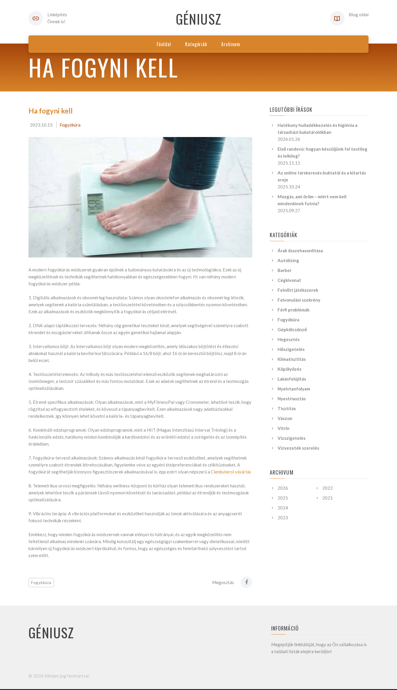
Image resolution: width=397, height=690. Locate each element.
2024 (283, 507)
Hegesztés (289, 339)
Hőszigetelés (291, 349)
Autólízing (288, 260)
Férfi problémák (294, 309)
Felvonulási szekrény (299, 299)
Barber (285, 270)
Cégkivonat (289, 280)
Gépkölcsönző (292, 329)
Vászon (285, 418)
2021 (327, 497)
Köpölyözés (289, 369)
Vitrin (283, 428)
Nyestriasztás (292, 398)
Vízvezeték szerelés (298, 448)
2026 (283, 488)
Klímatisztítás (292, 359)
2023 (283, 517)
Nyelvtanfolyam (294, 388)
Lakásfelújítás (292, 378)
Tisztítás (287, 408)
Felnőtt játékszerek (298, 290)
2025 (283, 497)
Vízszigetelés (291, 438)
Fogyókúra (70, 124)
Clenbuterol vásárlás (231, 471)
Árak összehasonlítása (300, 250)
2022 (327, 488)
